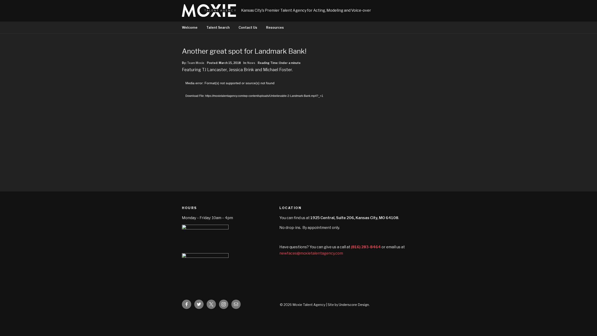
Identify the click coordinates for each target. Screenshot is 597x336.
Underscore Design (354, 305)
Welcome (190, 27)
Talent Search (218, 27)
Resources (275, 27)
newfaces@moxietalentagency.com (311, 253)
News (251, 63)
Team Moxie (195, 63)
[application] (269, 129)
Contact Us (248, 27)
